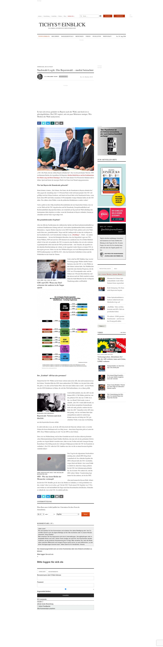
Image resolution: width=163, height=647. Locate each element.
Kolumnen (55, 36)
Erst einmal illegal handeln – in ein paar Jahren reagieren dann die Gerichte (115, 377)
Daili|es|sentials (67, 36)
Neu (115, 268)
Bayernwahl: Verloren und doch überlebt (49, 416)
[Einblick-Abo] (112, 185)
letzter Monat (117, 274)
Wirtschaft (107, 36)
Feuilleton (97, 36)
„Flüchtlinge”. (76, 235)
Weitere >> (101, 326)
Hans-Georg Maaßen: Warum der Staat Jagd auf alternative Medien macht (116, 386)
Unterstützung (46, 16)
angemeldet (49, 549)
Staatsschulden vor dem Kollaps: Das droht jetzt (115, 366)
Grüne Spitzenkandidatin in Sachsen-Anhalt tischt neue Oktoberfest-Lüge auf (115, 299)
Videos (88, 36)
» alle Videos (123, 332)
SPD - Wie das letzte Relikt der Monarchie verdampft (49, 477)
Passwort (40, 582)
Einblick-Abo (71, 16)
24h (99, 274)
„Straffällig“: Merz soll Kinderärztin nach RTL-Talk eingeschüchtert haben (115, 309)
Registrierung (53, 571)
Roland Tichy (52, 76)
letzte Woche (106, 274)
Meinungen (79, 36)
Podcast (60, 16)
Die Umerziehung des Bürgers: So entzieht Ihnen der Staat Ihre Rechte (115, 396)
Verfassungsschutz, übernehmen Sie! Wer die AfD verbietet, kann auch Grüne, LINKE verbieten (112, 359)
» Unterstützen (119, 16)
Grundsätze (54, 16)
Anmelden (107, 16)
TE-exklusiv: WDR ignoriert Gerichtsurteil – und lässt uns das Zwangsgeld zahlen (115, 318)
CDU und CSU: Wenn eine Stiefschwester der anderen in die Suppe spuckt (50, 285)
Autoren (40, 16)
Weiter (85, 514)
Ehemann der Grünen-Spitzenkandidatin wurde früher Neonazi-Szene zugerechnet (115, 280)
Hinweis (82, 544)
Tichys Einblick (44, 36)
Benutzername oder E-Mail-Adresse (49, 575)
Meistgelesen (105, 268)
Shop (65, 16)
